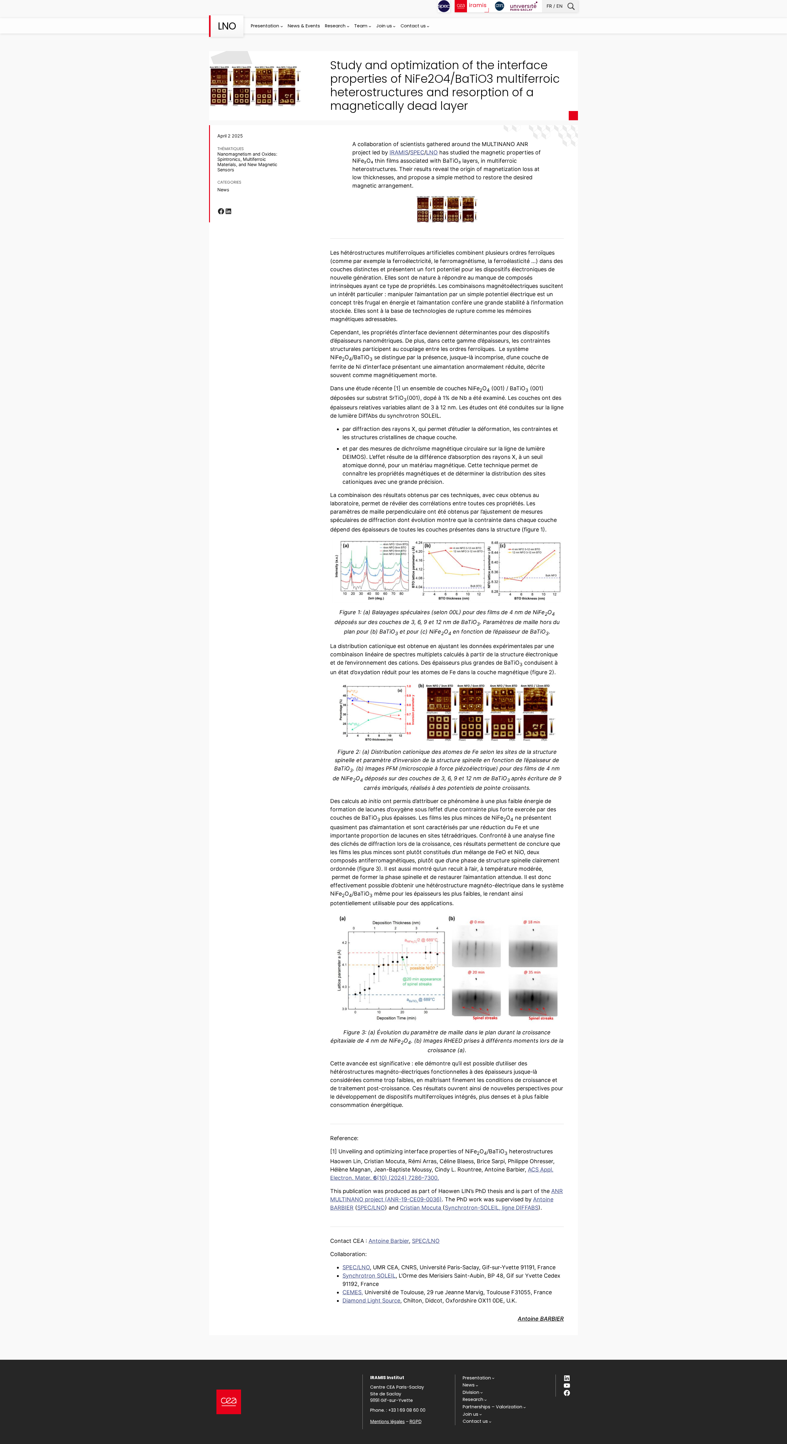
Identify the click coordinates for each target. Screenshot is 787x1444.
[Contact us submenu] (428, 26)
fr (549, 6)
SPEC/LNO (371, 1207)
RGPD (415, 1421)
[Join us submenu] (394, 26)
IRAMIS (399, 152)
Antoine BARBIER (541, 1318)
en (559, 6)
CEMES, (352, 1292)
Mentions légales (387, 1421)
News (223, 189)
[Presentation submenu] (281, 26)
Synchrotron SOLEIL (369, 1275)
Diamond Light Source (371, 1300)
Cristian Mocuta (421, 1207)
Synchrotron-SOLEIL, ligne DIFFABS (491, 1207)
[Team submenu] (370, 26)
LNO (227, 26)
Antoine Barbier (389, 1241)
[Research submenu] (348, 26)
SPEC (417, 152)
